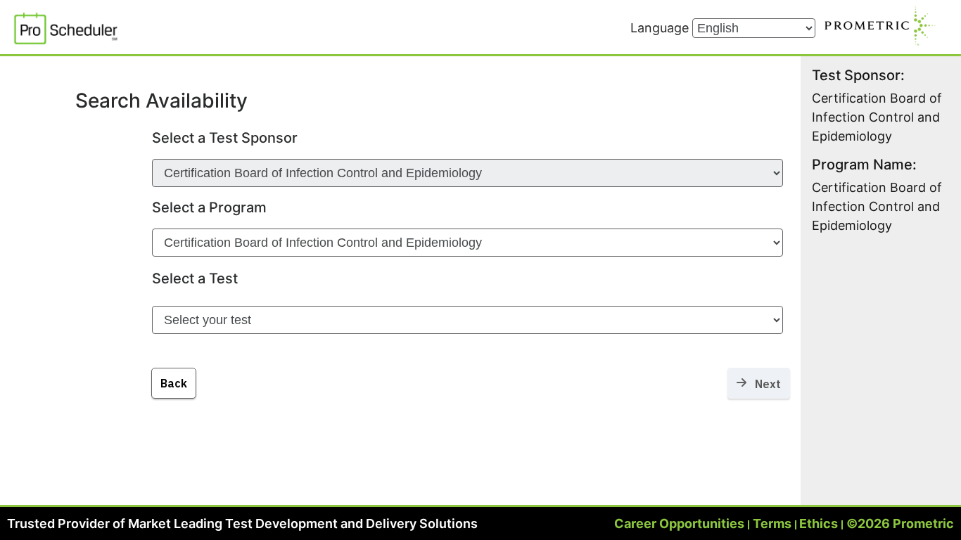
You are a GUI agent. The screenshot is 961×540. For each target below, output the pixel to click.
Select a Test (195, 278)
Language (661, 27)
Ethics (818, 523)
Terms (772, 523)
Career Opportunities (679, 523)
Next (763, 384)
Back (173, 383)
